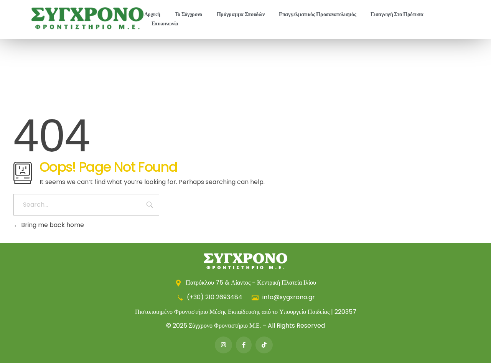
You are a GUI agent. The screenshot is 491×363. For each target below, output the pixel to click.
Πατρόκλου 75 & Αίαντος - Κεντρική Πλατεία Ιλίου (250, 282)
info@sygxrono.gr (288, 297)
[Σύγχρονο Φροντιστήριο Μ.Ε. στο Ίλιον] (87, 18)
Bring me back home (52, 224)
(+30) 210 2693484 (214, 297)
